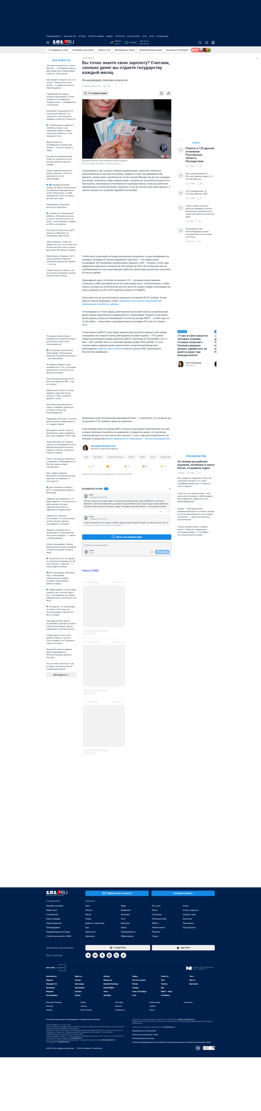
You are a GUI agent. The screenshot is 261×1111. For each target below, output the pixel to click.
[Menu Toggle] (48, 42)
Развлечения (158, 927)
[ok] (102, 955)
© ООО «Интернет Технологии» (89, 1048)
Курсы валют (133, 36)
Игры (151, 36)
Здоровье (90, 936)
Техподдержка (53, 927)
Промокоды (162, 36)
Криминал (126, 910)
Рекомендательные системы (143, 1038)
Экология (187, 919)
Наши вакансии (53, 923)
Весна (88, 914)
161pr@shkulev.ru (168, 1027)
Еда (87, 927)
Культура (125, 914)
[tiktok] (123, 955)
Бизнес (88, 910)
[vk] (95, 955)
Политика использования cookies (145, 1035)
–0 (168, 511)
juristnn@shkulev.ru (108, 1040)
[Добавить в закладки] (161, 93)
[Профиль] (213, 42)
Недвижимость (54, 36)
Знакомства (70, 36)
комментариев (97, 93)
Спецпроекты (189, 927)
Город (88, 919)
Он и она (156, 906)
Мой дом (125, 923)
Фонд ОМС (98, 457)
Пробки (131, 42)
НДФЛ (142, 457)
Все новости (61, 60)
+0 (160, 511)
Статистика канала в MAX (58, 936)
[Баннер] (201, 50)
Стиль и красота (190, 910)
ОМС (86, 457)
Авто (87, 906)
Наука (124, 927)
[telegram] (88, 955)
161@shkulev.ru (76, 1038)
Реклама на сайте (54, 906)
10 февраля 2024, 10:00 (91, 86)
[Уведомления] (206, 42)
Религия (156, 932)
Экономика (188, 923)
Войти (91, 553)
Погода (82, 36)
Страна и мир (189, 914)
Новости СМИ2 (90, 570)
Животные (90, 932)
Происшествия (159, 919)
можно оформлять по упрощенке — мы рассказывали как (138, 438)
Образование (127, 936)
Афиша (109, 36)
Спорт (185, 906)
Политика (156, 914)
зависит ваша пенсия (110, 348)
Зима (123, 906)
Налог (152, 457)
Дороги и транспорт (95, 923)
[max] (109, 955)
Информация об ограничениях (144, 1031)
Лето (123, 919)
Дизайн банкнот (167, 457)
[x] (116, 955)
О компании (52, 914)
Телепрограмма (96, 36)
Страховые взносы (115, 457)
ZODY (144, 36)
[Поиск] (200, 42)
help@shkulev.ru (64, 1042)
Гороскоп (120, 36)
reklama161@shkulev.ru (186, 1019)
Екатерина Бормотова (103, 446)
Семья (155, 936)
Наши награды (53, 919)
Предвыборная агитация (58, 932)
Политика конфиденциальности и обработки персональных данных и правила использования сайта (171, 1042)
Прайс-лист (51, 910)
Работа (131, 457)
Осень (155, 910)
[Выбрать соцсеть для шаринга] (168, 93)
